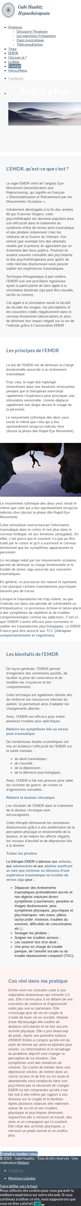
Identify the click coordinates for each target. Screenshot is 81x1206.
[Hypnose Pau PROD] (31, 19)
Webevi (23, 1162)
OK (37, 1203)
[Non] (42, 1204)
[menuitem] (44, 36)
